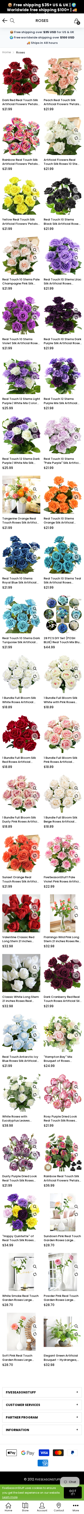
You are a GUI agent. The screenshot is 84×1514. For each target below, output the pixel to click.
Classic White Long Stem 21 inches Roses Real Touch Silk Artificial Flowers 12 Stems (20, 999)
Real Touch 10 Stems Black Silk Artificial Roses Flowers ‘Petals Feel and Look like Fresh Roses (62, 222)
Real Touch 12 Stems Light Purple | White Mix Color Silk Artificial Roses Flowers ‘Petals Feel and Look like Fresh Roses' (21, 401)
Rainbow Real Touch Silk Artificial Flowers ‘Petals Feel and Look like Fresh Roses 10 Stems (20, 162)
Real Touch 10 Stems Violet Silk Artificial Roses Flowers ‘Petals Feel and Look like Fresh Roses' (20, 341)
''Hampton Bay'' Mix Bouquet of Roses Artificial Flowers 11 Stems (62, 1059)
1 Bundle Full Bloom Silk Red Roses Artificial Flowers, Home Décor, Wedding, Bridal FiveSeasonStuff (19, 760)
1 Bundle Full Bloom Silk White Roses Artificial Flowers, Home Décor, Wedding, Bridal (19, 700)
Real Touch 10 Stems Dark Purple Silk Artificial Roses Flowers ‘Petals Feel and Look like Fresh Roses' (62, 341)
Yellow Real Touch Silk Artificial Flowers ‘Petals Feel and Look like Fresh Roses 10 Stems (20, 222)
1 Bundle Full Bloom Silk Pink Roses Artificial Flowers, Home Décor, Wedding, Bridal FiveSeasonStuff (60, 760)
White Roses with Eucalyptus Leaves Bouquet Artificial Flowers (21, 1119)
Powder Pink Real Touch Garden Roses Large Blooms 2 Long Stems (61, 1298)
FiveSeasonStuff (47, 1479)
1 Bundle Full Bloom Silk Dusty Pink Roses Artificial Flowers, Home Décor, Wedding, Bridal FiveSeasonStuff (21, 820)
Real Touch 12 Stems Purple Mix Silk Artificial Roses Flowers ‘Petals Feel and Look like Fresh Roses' (61, 401)
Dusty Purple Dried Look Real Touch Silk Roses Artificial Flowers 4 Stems (21, 1178)
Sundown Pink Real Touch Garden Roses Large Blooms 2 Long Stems (62, 1238)
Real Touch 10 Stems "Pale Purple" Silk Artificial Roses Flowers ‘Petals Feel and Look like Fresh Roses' (62, 461)
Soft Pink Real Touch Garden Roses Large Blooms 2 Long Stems (18, 1358)
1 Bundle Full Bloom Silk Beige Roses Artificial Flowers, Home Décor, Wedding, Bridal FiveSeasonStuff (60, 820)
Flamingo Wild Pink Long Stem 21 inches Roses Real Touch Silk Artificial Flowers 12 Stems (63, 939)
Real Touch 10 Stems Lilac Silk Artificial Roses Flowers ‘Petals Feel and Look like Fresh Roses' (62, 282)
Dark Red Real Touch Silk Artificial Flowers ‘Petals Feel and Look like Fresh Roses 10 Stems (20, 102)
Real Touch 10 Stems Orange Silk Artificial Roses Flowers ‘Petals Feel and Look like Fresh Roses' (61, 521)
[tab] (42, 1392)
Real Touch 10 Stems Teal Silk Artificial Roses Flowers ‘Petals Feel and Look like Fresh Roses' (62, 581)
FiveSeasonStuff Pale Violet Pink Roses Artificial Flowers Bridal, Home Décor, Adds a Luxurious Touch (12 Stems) (63, 879)
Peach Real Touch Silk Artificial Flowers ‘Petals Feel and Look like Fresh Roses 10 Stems (61, 102)
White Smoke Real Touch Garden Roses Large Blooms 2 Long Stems (20, 1298)
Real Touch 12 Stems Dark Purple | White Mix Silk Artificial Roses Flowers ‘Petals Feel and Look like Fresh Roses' (21, 461)
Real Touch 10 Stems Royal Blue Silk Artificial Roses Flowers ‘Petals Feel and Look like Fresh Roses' (19, 581)
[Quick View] (34, 70)
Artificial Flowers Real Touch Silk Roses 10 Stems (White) (63, 162)
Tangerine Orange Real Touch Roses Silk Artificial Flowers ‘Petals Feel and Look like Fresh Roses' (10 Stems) (21, 521)
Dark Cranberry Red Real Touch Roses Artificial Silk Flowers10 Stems (62, 999)
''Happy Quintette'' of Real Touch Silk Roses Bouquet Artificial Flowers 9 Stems (21, 1238)
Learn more (9, 1497)
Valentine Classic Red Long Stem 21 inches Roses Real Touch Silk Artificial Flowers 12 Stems (18, 939)
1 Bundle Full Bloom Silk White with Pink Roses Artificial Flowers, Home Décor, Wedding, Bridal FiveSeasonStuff (61, 700)
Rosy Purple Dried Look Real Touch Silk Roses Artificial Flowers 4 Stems (62, 1119)
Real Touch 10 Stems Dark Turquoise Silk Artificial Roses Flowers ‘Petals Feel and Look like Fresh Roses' (21, 640)
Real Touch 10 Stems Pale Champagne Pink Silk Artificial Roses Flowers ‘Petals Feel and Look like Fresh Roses (21, 282)
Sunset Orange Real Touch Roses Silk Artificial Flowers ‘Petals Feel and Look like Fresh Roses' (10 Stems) (21, 879)
